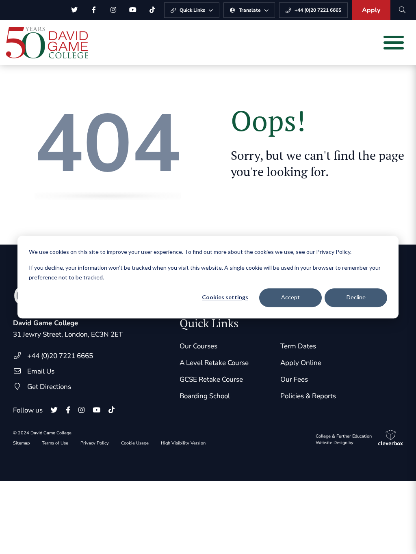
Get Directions (49, 386)
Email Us (40, 371)
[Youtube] (133, 10)
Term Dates (298, 346)
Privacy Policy (94, 443)
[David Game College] (47, 42)
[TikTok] (152, 10)
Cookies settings (225, 297)
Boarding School (205, 396)
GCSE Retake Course (211, 379)
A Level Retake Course (214, 362)
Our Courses (198, 346)
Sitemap (21, 443)
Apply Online (300, 362)
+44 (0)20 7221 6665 (60, 356)
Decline (356, 297)
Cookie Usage (135, 443)
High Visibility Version (183, 443)
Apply (371, 10)
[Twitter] (74, 10)
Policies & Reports (308, 396)
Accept (290, 297)
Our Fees (294, 379)
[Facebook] (94, 10)
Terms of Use (55, 443)
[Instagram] (113, 10)
